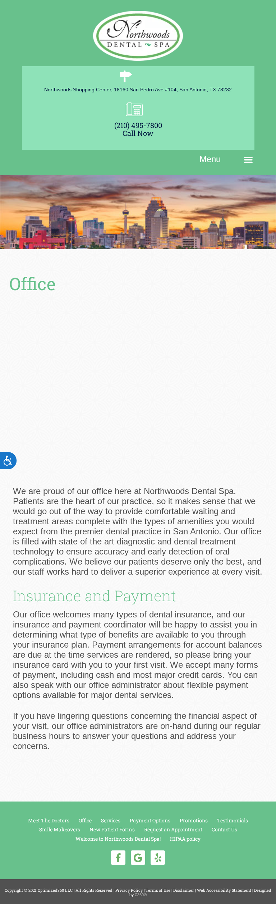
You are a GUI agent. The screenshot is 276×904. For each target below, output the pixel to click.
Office (85, 820)
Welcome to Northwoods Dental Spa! (118, 838)
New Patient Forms (112, 829)
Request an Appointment (173, 829)
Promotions (194, 820)
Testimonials (232, 820)
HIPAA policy (185, 838)
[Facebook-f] (118, 857)
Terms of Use (158, 890)
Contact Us (224, 829)
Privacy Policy (129, 890)
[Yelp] (158, 857)
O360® (141, 894)
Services (110, 820)
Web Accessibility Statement (224, 890)
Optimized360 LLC (55, 890)
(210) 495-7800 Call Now (138, 129)
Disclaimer (183, 890)
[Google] (138, 857)
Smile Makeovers (59, 829)
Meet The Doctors (48, 820)
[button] (249, 159)
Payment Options (150, 820)
